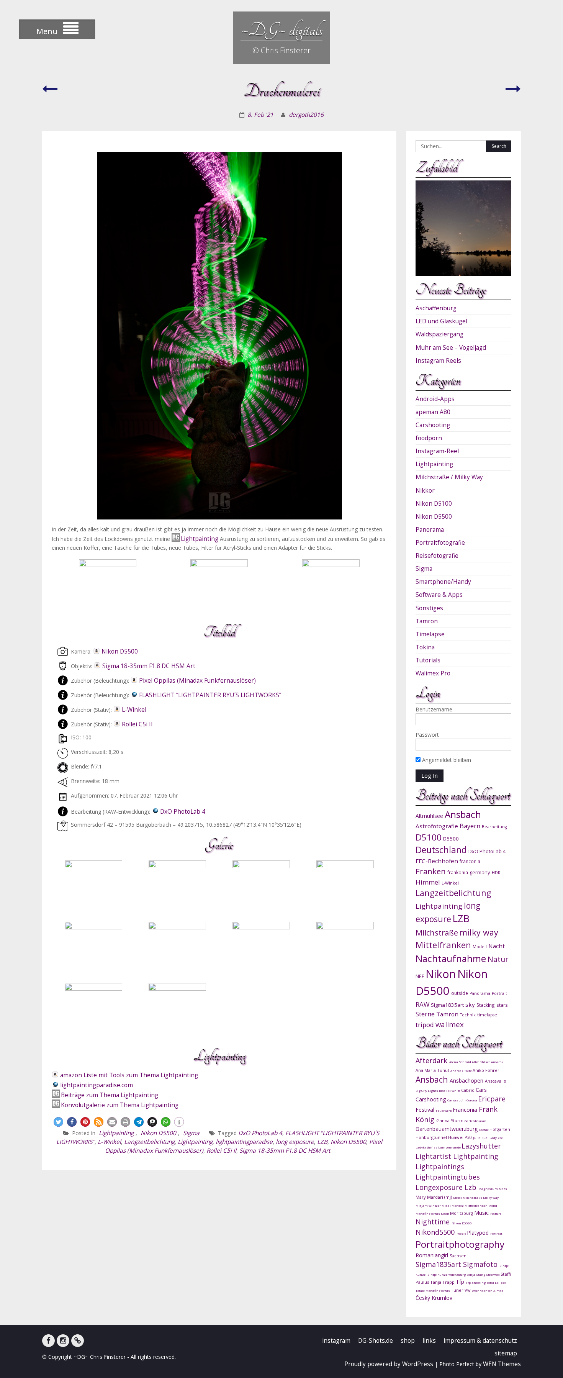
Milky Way (491, 1197)
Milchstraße (437, 932)
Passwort (427, 734)
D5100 (429, 837)
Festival (426, 1109)
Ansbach (463, 814)
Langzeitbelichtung (149, 1142)
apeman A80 (433, 412)
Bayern (470, 826)
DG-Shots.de (375, 1341)
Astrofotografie (437, 826)
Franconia (466, 1109)
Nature (495, 1213)
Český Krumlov (434, 1297)
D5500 (451, 838)
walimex (449, 1024)
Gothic (484, 1129)
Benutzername (434, 709)
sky (470, 1004)
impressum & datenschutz (480, 1341)
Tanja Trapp (443, 1282)
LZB (322, 1142)
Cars (481, 1089)
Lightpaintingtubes (448, 1176)
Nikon (441, 973)
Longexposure (440, 1187)
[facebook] (48, 1340)
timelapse (487, 1015)
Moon (445, 1213)
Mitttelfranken (476, 1205)
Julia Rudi (481, 1137)
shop (408, 1341)
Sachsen (458, 1255)
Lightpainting (199, 539)
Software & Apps (439, 595)
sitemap (505, 1353)
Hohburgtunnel (432, 1137)
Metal (458, 1197)
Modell (480, 946)
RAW (422, 1004)
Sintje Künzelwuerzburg (446, 1274)
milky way (479, 932)
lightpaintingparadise (244, 1142)
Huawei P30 (460, 1137)
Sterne (425, 1013)
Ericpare (492, 1098)
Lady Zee (496, 1137)
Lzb (471, 1187)
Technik (468, 1015)
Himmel (428, 882)
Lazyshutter (481, 1145)
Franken (431, 871)
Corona (472, 1100)
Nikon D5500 (119, 651)
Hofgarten (499, 1129)
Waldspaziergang (439, 334)
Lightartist (434, 1156)
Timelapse (430, 634)
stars (502, 1005)
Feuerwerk (444, 1110)
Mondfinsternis (428, 1213)
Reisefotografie (437, 556)
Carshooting (433, 425)
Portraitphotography (460, 1244)
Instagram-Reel (437, 451)
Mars (503, 1188)
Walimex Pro (433, 673)
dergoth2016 (306, 115)
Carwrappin (456, 1100)
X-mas (498, 1290)
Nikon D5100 (434, 504)
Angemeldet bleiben (446, 760)
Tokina (425, 647)
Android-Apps (435, 399)
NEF (420, 976)
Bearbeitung (494, 826)
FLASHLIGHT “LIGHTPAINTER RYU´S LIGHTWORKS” (210, 695)
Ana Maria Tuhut (433, 1070)
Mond (492, 1205)
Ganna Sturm (450, 1120)
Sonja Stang (476, 1274)
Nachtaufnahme (451, 958)
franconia (470, 861)
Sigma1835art (447, 1004)
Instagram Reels (438, 361)
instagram (336, 1341)
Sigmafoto (481, 1264)
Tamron (427, 621)
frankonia (457, 872)
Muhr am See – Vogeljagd (451, 348)
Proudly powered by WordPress (388, 1364)
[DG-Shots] (77, 1340)
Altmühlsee (429, 815)
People (462, 1233)
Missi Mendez (453, 1205)
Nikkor (425, 491)
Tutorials (428, 660)
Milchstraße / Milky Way (449, 477)
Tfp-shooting (476, 1282)
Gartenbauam (475, 1121)
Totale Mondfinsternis (433, 1290)
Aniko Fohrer (486, 1070)
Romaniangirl (433, 1255)
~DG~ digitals (281, 30)
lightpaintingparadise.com (96, 1085)
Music (482, 1212)
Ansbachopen (467, 1080)
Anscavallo (495, 1081)
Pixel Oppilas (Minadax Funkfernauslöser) (197, 681)
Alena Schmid (460, 1062)
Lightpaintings (440, 1166)
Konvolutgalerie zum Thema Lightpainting (119, 1105)
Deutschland (441, 850)
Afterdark (432, 1060)
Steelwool (493, 1274)
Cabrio (468, 1090)
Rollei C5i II (137, 724)
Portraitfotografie (440, 543)
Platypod (478, 1232)
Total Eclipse (496, 1282)
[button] (58, 1122)
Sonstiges (429, 608)
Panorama (430, 530)
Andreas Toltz (461, 1070)
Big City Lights (427, 1090)
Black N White (450, 1090)
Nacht (496, 946)
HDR (496, 872)
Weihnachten (482, 1290)
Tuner (458, 1290)
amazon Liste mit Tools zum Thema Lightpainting (129, 1075)
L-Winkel (134, 710)
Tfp (461, 1281)
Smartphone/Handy (443, 582)
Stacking (485, 1005)
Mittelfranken (443, 945)
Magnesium (488, 1188)
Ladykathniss (427, 1147)
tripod (425, 1024)
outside (459, 993)
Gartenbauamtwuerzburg (447, 1128)
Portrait (499, 993)
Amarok (497, 1062)
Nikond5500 (436, 1232)
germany (480, 872)
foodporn (429, 438)
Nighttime (434, 1221)
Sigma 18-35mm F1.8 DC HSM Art (148, 666)
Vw (468, 1290)
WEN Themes (502, 1364)
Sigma (191, 1133)
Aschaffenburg (436, 308)
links (429, 1341)
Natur (498, 959)
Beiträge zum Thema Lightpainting (109, 1095)
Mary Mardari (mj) (434, 1197)
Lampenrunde (450, 1147)
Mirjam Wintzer (429, 1205)
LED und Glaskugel (441, 321)
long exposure (295, 1142)
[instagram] (63, 1340)
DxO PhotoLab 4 (182, 812)
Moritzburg (462, 1213)
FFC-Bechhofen (437, 861)
